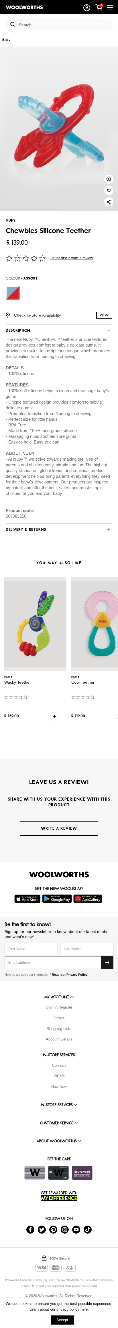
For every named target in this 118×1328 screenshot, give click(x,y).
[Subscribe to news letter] (107, 962)
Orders (59, 1018)
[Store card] (34, 1173)
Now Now (59, 1086)
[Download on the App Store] (28, 898)
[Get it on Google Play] (57, 898)
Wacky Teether (17, 682)
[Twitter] (42, 1229)
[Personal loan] (82, 1173)
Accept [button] (62, 1320)
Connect (59, 1065)
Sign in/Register (59, 1007)
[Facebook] (30, 1229)
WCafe (59, 1076)
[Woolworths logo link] (24, 7)
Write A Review (59, 828)
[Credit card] (58, 1173)
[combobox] (64, 25)
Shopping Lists (59, 1029)
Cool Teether (83, 682)
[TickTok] (88, 1229)
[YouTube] (76, 1229)
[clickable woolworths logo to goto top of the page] (59, 874)
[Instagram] (65, 1229)
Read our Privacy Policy (69, 974)
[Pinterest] (53, 1229)
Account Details (59, 1039)
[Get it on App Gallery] (88, 898)
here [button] (84, 1309)
